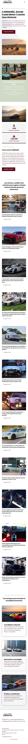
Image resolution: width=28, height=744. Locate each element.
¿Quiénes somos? (9, 169)
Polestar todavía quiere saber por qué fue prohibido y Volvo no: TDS (13, 478)
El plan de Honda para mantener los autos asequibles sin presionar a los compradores (13, 579)
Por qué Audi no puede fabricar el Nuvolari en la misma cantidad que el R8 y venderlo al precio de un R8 (13, 314)
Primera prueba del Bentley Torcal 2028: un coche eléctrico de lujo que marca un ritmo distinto (14, 348)
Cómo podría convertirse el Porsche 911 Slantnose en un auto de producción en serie (13, 280)
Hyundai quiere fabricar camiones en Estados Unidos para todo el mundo (12, 215)
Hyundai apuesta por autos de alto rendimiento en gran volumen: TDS (11, 380)
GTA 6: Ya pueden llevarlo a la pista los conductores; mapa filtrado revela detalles (12, 413)
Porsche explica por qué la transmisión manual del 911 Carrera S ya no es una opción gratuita (12, 511)
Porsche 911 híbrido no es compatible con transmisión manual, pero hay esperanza (13, 446)
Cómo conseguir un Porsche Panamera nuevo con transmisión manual (13, 247)
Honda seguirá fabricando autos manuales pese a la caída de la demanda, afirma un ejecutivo (13, 545)
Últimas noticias (9, 32)
